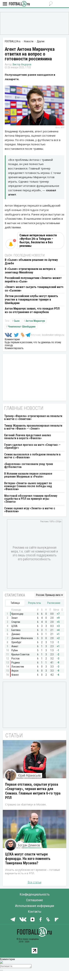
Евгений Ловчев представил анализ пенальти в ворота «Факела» (27, 436)
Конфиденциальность (34, 894)
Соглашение (34, 900)
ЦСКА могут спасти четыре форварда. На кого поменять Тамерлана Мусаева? (27, 858)
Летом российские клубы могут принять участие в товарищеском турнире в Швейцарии (31, 299)
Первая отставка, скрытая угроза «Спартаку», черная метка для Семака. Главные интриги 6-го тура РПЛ (33, 791)
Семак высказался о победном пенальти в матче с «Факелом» (32, 456)
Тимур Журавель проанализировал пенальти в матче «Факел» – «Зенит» (33, 427)
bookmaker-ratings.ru (53, 334)
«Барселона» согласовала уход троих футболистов (28, 465)
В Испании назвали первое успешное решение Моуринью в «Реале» (28, 475)
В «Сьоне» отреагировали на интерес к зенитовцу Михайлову (30, 270)
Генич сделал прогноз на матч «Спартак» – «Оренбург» (32, 446)
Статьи (14, 735)
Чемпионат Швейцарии (22, 326)
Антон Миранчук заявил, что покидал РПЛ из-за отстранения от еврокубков (32, 310)
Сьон (17, 320)
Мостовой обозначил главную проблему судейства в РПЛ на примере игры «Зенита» (30, 498)
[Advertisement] (34, 23)
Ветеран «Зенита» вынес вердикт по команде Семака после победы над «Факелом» (28, 486)
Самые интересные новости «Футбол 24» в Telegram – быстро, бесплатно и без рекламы (38, 241)
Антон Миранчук (35, 320)
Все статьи (34, 882)
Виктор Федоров (22, 64)
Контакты (34, 911)
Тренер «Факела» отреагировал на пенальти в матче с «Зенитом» (33, 417)
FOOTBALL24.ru (19, 4)
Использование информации (34, 906)
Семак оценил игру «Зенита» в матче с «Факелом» (29, 510)
